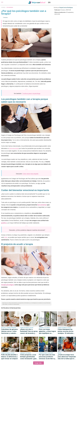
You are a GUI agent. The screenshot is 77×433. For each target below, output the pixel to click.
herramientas (42, 205)
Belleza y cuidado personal (8, 327)
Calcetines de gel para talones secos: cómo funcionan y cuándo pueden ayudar (9, 331)
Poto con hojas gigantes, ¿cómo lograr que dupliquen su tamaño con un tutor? (47, 331)
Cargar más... (38, 363)
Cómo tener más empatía (30, 174)
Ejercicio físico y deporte (46, 353)
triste (5, 237)
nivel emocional (14, 148)
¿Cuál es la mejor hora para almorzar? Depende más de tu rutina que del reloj (67, 357)
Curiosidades (10, 7)
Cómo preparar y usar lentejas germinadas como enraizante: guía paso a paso (28, 357)
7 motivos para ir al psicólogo (31, 93)
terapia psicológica (7, 285)
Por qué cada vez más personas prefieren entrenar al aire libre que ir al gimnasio (48, 357)
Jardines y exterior (44, 327)
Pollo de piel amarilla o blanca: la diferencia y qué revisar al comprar (9, 357)
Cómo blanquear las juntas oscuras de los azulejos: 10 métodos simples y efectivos (65, 331)
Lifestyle (3, 7)
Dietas (59, 353)
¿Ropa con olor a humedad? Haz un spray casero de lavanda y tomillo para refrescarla (29, 331)
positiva (4, 223)
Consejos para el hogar (26, 327)
